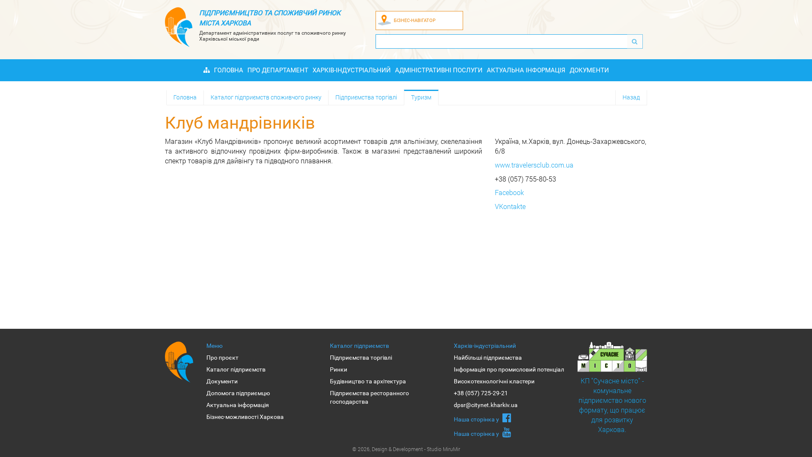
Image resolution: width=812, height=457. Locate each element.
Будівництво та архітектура (368, 381)
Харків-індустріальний (352, 70)
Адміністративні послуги (439, 70)
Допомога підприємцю (238, 393)
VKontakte (510, 206)
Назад (631, 97)
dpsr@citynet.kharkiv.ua (486, 405)
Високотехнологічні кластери (494, 381)
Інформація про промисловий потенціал (509, 369)
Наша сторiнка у (477, 419)
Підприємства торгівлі (366, 97)
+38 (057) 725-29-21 (481, 393)
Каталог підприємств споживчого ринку (266, 97)
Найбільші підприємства (488, 357)
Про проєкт (222, 357)
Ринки (338, 369)
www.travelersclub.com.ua (534, 164)
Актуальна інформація (526, 70)
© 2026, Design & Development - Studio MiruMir (406, 449)
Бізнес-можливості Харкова (245, 416)
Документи (589, 70)
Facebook (509, 192)
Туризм (421, 97)
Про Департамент (277, 70)
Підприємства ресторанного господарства (369, 397)
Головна (228, 70)
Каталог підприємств (236, 369)
